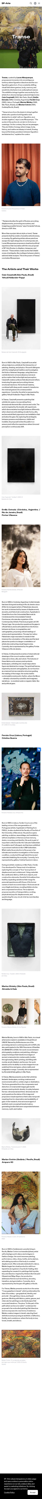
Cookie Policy (9, 1492)
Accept (32, 1492)
